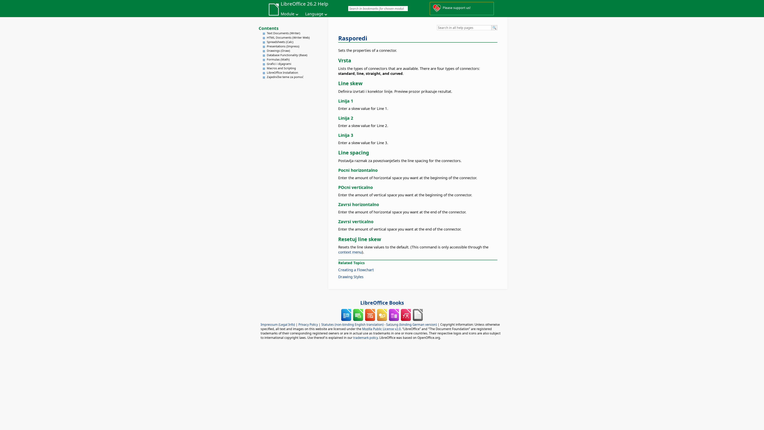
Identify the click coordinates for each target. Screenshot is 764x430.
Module (287, 14)
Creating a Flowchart (356, 269)
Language (314, 14)
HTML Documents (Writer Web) (288, 37)
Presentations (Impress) (283, 46)
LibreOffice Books (382, 302)
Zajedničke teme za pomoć (285, 77)
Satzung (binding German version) (411, 324)
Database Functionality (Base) (287, 55)
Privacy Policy (308, 324)
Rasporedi (352, 38)
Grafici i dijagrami (279, 64)
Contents (269, 28)
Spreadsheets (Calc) (280, 42)
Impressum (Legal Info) (278, 324)
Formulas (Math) (278, 59)
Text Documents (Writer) (283, 33)
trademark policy (365, 337)
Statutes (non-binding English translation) (352, 324)
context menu (350, 251)
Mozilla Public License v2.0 (381, 329)
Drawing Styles (350, 276)
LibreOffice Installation (282, 72)
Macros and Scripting (281, 68)
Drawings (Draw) (278, 51)
